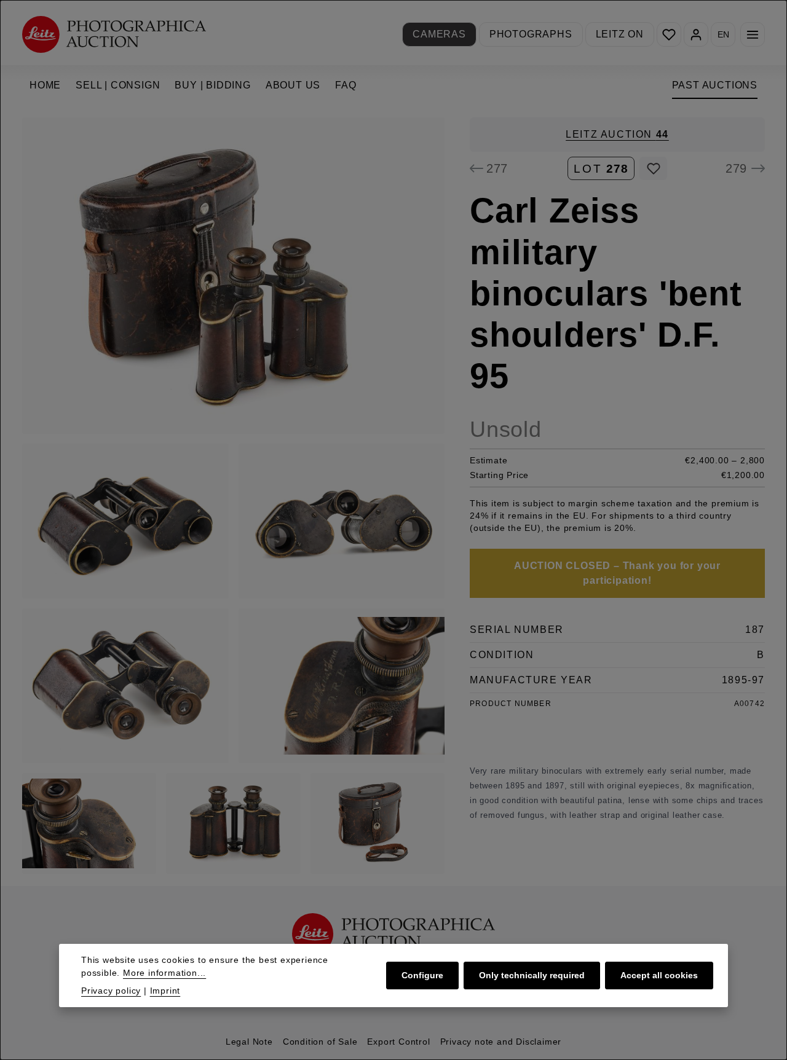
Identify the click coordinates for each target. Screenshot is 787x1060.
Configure (422, 975)
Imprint (165, 990)
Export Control (398, 1041)
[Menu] (752, 34)
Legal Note (249, 1041)
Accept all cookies (659, 975)
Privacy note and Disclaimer (501, 1041)
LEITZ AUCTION (617, 134)
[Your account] (696, 34)
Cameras (439, 34)
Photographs (530, 34)
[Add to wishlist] (653, 168)
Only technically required (532, 975)
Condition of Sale (320, 1041)
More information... (164, 973)
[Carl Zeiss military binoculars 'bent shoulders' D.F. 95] (233, 275)
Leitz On (620, 34)
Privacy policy (111, 990)
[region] (233, 495)
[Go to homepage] (114, 34)
